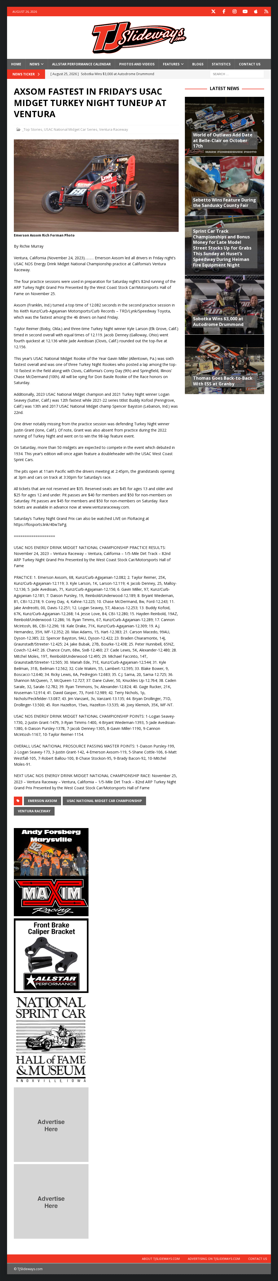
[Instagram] (234, 11)
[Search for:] (237, 73)
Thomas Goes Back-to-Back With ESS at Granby (222, 381)
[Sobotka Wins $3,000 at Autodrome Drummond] (224, 304)
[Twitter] (213, 11)
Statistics (221, 64)
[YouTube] (245, 11)
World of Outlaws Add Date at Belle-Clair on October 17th (222, 140)
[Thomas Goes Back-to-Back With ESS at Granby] (224, 364)
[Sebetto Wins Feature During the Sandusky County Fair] (224, 186)
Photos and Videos (136, 64)
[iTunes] (255, 11)
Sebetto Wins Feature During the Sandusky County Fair (224, 203)
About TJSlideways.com (161, 1259)
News (34, 64)
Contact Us (249, 64)
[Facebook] (224, 11)
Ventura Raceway (113, 129)
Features (171, 64)
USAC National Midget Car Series (70, 129)
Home (16, 64)
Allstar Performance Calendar (81, 64)
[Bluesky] (266, 11)
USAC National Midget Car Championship (104, 800)
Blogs (197, 64)
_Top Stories (32, 129)
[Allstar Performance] (51, 989)
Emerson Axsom (42, 800)
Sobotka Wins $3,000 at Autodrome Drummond (218, 321)
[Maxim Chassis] (51, 912)
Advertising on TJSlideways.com (214, 1259)
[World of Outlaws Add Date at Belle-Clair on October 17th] (224, 126)
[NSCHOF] (51, 1081)
